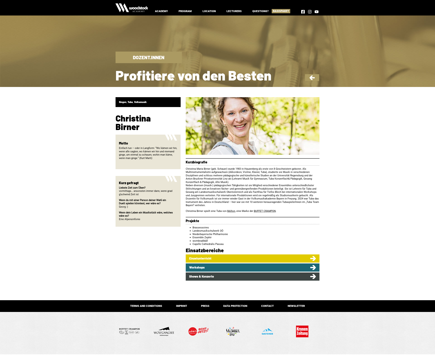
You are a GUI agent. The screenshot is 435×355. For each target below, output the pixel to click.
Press (205, 306)
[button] (161, 11)
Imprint (181, 306)
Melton (231, 211)
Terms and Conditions (146, 306)
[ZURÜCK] (312, 79)
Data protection (235, 306)
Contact (267, 306)
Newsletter (296, 306)
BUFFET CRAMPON (265, 211)
